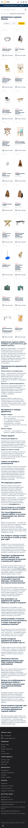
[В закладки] (3, 30)
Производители (5, 770)
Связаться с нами (5, 759)
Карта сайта (4, 764)
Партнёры (3, 775)
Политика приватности (7, 749)
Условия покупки (5, 753)
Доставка (3, 746)
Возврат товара (5, 744)
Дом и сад (6, 13)
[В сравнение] (6, 30)
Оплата (3, 751)
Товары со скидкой (5, 777)
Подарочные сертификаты (7, 772)
